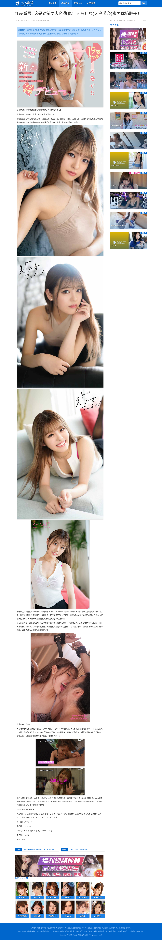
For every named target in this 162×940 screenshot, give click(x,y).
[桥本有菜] (37, 889)
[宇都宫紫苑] (22, 907)
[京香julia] (67, 907)
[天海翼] (82, 907)
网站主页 (53, 3)
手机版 (143, 20)
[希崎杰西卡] (52, 907)
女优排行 (91, 3)
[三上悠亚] (22, 889)
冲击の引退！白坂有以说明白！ (80, 849)
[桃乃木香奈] (98, 889)
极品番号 (65, 3)
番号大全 (78, 3)
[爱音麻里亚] (82, 889)
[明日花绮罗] (52, 889)
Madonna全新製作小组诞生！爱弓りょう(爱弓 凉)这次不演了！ (41, 849)
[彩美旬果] (67, 889)
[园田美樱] (37, 907)
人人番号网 (121, 20)
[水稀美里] (98, 907)
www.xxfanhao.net (42, 20)
